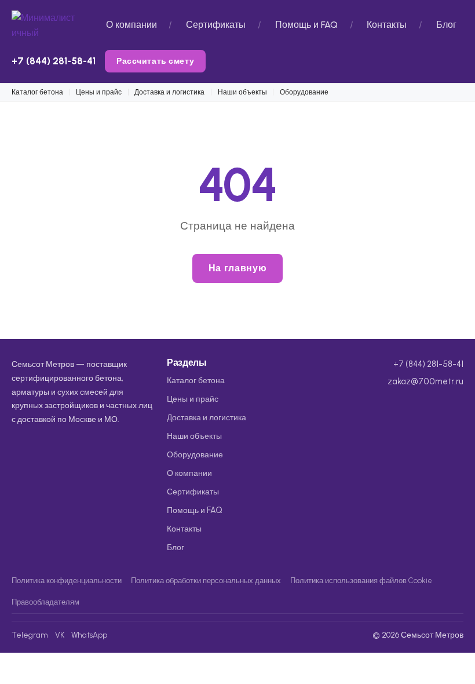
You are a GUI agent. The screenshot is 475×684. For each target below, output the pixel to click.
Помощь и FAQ (306, 24)
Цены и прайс (99, 92)
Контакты (387, 24)
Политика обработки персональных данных (206, 580)
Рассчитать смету (155, 61)
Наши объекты (242, 92)
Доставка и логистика (169, 92)
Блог (446, 24)
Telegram (30, 634)
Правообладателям (45, 602)
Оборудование (304, 92)
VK (59, 634)
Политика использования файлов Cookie (361, 580)
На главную (237, 268)
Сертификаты (216, 24)
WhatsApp (89, 634)
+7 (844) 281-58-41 (54, 61)
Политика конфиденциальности (67, 580)
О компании (131, 24)
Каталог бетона (37, 92)
